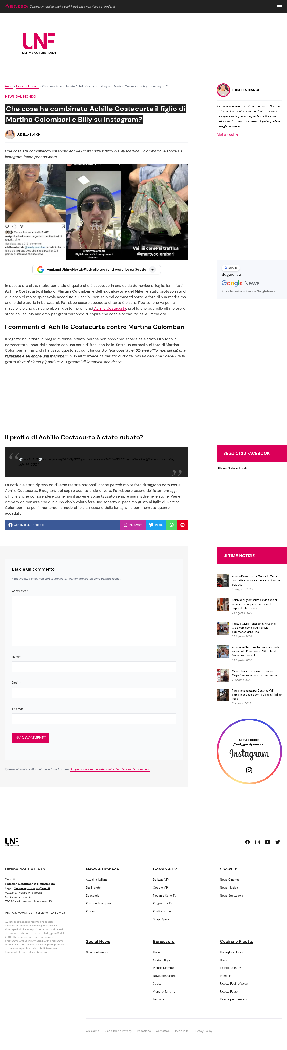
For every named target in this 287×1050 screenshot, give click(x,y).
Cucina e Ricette (236, 941)
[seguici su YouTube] (267, 842)
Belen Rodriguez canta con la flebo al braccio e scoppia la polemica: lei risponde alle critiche (254, 604)
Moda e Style (162, 960)
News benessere (164, 976)
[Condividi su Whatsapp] (172, 525)
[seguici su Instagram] (257, 842)
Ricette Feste (229, 991)
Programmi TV (162, 903)
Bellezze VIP (161, 879)
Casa (156, 952)
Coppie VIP (160, 887)
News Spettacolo (231, 895)
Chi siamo (92, 1031)
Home (9, 86)
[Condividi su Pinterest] (182, 525)
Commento (20, 591)
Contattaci (163, 1031)
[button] (279, 6)
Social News (98, 941)
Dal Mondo (93, 887)
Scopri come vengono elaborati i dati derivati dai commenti (110, 769)
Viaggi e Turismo (164, 991)
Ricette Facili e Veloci (234, 983)
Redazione (144, 1031)
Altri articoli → (228, 134)
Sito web (17, 709)
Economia (92, 895)
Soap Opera (161, 919)
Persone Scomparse (99, 903)
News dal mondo (27, 86)
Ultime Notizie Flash (232, 468)
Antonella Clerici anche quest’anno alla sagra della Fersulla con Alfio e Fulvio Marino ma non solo (255, 651)
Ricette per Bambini (233, 999)
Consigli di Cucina (232, 952)
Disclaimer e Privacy (118, 1031)
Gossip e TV (165, 869)
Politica (91, 911)
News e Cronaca (102, 869)
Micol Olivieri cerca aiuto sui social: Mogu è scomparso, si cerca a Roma (254, 673)
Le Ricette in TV (230, 968)
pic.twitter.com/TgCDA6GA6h (103, 459)
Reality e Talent (163, 911)
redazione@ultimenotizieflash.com (30, 884)
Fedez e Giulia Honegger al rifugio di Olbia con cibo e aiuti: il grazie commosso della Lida (254, 628)
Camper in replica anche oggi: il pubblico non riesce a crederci (72, 6)
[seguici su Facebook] (247, 842)
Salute (157, 983)
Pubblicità (182, 1031)
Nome (16, 657)
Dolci (223, 960)
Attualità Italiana (97, 879)
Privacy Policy (203, 1031)
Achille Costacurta (109, 308)
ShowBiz (228, 869)
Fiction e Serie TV (164, 895)
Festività (158, 999)
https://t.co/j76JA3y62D (61, 459)
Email (16, 682)
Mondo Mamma (164, 968)
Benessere (164, 941)
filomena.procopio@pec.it (32, 888)
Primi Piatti (227, 976)
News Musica (229, 887)
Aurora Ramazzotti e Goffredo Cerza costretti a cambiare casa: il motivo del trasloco (256, 580)
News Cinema (229, 879)
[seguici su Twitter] (278, 842)
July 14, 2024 (28, 464)
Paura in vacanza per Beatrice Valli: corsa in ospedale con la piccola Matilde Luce (257, 695)
